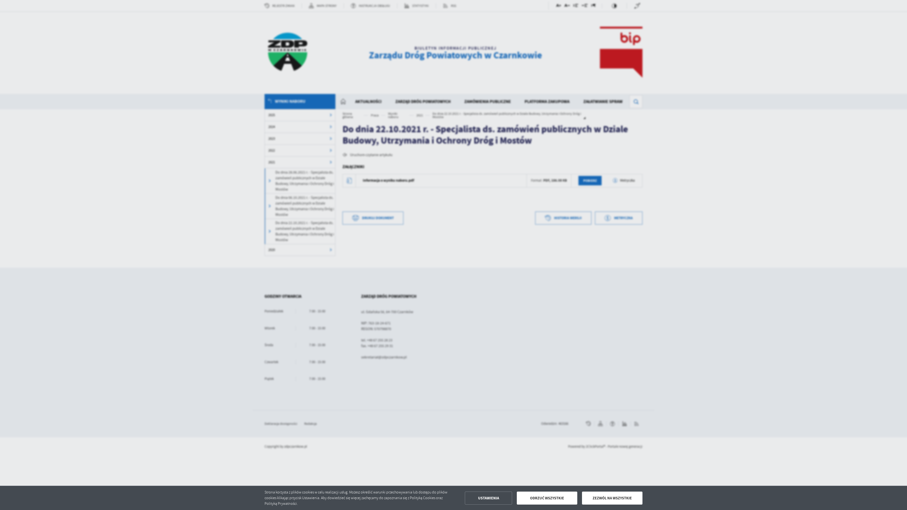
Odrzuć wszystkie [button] (547, 498)
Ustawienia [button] (488, 498)
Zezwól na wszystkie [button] (612, 498)
